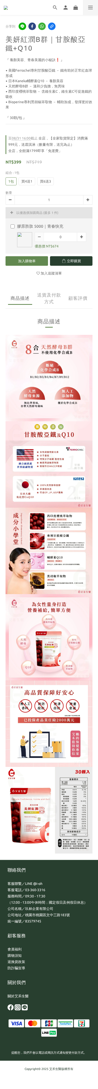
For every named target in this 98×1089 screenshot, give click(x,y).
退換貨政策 (16, 962)
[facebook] (32, 26)
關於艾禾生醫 (18, 996)
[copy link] (52, 26)
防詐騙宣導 (16, 968)
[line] (22, 26)
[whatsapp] (42, 26)
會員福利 (15, 949)
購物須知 (15, 956)
